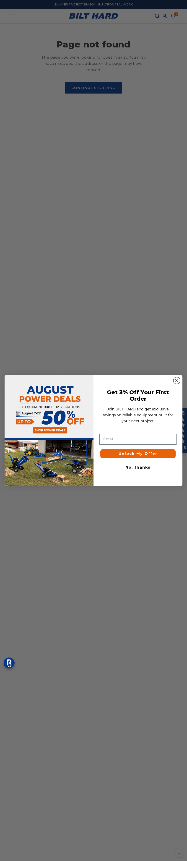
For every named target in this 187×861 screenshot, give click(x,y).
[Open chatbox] (9, 662)
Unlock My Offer (138, 453)
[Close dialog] (176, 380)
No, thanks (138, 467)
